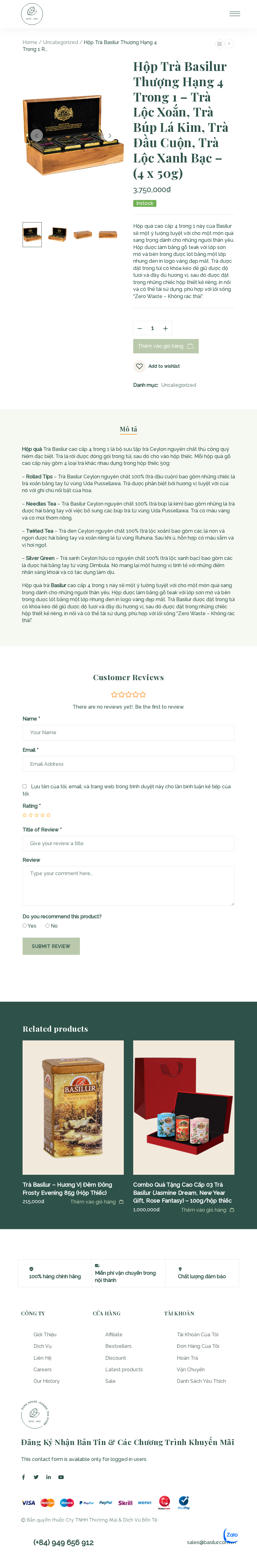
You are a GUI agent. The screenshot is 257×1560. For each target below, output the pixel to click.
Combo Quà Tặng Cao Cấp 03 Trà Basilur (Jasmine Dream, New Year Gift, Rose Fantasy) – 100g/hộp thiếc (182, 1192)
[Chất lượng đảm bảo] (180, 1269)
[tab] (128, 431)
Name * (31, 719)
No (54, 926)
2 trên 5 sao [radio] (28, 815)
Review (31, 860)
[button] (97, 1202)
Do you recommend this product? (62, 917)
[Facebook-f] (23, 1477)
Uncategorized (60, 42)
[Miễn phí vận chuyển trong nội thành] (97, 1265)
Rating (32, 806)
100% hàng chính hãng (55, 1276)
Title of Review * (42, 830)
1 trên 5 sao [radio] (25, 815)
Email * (31, 750)
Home (30, 42)
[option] (73, 1123)
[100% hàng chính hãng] (31, 1269)
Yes (31, 926)
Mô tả (128, 429)
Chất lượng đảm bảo (202, 1276)
